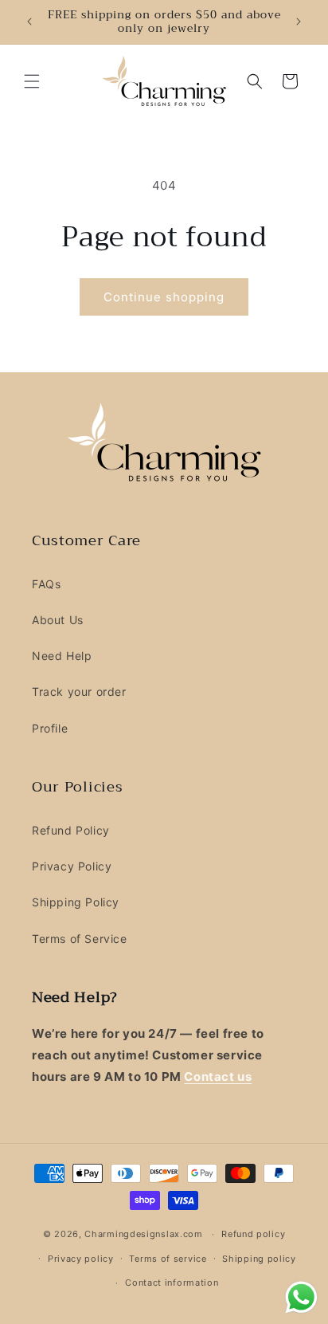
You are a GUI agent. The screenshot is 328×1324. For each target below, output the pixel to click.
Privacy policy (81, 1258)
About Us (58, 620)
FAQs (46, 584)
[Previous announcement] (29, 21)
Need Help (62, 655)
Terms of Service (79, 938)
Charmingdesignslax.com (143, 1234)
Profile (50, 728)
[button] (31, 81)
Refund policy (253, 1234)
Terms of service (167, 1258)
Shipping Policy (75, 902)
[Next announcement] (298, 21)
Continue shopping (164, 296)
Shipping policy (259, 1258)
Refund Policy (71, 830)
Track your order (79, 691)
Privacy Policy (71, 866)
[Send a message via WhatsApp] (301, 1297)
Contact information (171, 1282)
